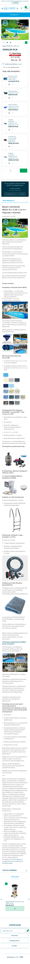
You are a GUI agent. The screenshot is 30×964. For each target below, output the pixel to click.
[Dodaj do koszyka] (15, 908)
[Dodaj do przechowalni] (4, 42)
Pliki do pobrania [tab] (10, 870)
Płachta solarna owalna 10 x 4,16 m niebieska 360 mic (13, 106)
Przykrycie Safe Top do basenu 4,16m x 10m (12, 77)
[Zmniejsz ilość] (5, 84)
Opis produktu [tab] (8, 200)
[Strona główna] (10, 8)
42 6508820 (15, 2)
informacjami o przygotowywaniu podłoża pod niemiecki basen (12, 861)
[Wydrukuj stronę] (10, 42)
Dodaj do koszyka (23, 171)
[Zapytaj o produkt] (7, 42)
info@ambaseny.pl (10, 194)
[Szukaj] (17, 8)
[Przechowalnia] (21, 8)
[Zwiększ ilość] (12, 84)
